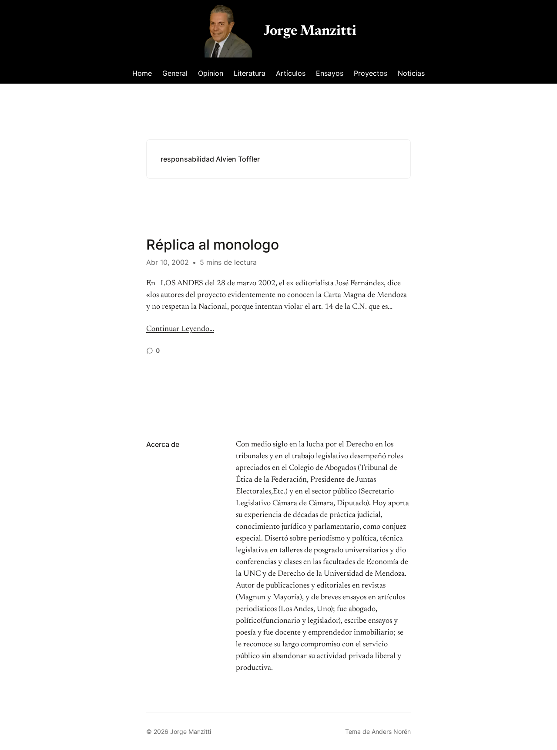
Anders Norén (391, 731)
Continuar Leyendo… (180, 329)
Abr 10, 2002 (167, 262)
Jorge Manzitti (310, 31)
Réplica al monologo (212, 244)
